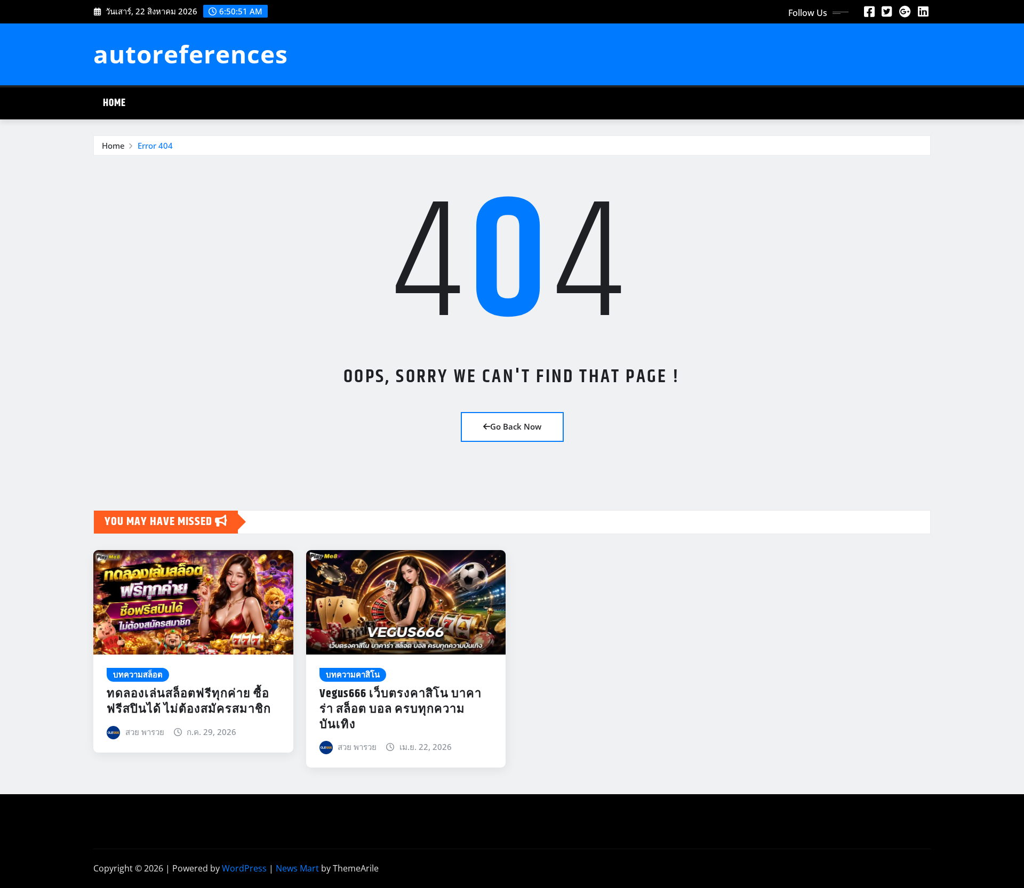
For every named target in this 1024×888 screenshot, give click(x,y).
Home (114, 103)
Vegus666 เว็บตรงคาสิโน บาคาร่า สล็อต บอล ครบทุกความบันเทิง (400, 709)
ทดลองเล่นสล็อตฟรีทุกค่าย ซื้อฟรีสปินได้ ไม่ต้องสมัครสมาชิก (189, 702)
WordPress (244, 868)
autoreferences (190, 53)
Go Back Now (515, 426)
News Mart (297, 868)
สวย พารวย (144, 731)
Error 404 (155, 145)
